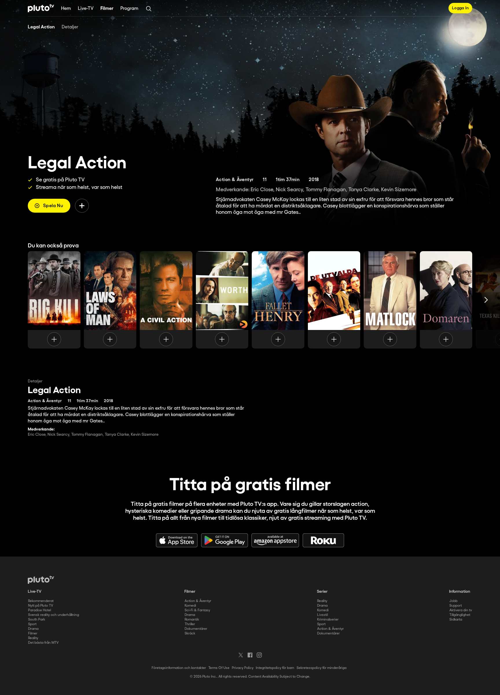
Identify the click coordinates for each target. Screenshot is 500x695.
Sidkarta (455, 619)
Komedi (190, 606)
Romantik (192, 619)
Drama (33, 629)
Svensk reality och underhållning (53, 615)
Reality (33, 638)
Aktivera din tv (460, 610)
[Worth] (222, 300)
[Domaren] (446, 300)
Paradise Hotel (39, 610)
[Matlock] (390, 300)
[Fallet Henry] (278, 300)
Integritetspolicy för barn (275, 668)
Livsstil (322, 615)
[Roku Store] (323, 540)
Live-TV (85, 8)
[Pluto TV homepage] (41, 580)
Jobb (453, 601)
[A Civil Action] (166, 300)
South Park (36, 619)
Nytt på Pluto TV (40, 606)
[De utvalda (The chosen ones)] (334, 300)
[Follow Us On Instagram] (259, 655)
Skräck (190, 633)
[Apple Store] (177, 540)
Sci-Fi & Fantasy (197, 610)
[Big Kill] (54, 300)
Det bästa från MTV (43, 643)
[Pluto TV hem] (41, 8)
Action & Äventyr (198, 601)
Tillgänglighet (459, 615)
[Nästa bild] (486, 300)
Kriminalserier (328, 619)
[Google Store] (224, 540)
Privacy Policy (242, 668)
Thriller (190, 624)
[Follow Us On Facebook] (250, 655)
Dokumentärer (196, 629)
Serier (322, 591)
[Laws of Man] (110, 300)
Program (129, 8)
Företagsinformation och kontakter (179, 668)
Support (455, 606)
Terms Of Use (218, 668)
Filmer (106, 8)
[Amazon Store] (275, 540)
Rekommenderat (41, 601)
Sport (32, 624)
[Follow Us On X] (241, 655)
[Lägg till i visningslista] (82, 206)
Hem (66, 8)
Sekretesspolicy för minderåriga (321, 668)
